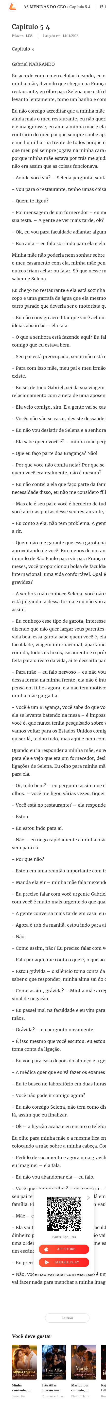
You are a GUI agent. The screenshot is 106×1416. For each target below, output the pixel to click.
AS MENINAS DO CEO (44, 7)
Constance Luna (53, 1396)
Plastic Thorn (80, 1396)
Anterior (67, 1318)
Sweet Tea (18, 1396)
